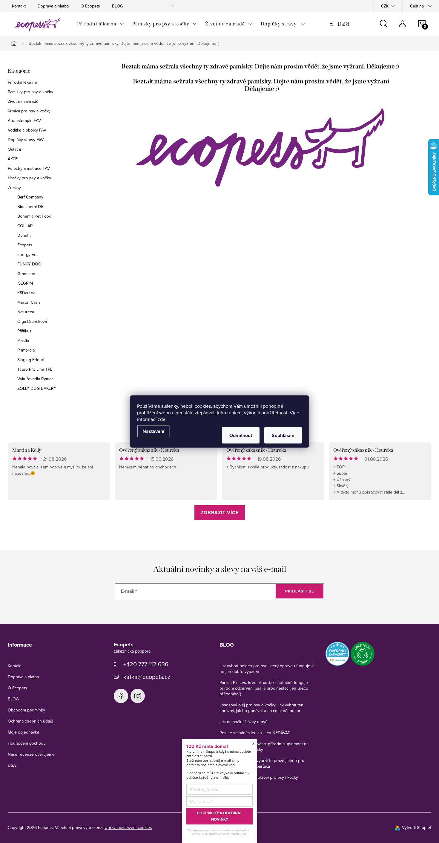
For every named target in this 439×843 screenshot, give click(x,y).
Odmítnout (240, 435)
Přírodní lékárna (22, 82)
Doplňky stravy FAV (26, 140)
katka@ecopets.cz (146, 676)
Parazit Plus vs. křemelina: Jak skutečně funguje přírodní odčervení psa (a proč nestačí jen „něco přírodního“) (264, 688)
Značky (14, 187)
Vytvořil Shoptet (416, 827)
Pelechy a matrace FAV (29, 168)
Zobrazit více (220, 512)
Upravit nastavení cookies (128, 827)
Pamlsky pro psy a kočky (30, 92)
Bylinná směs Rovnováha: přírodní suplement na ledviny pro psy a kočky (264, 746)
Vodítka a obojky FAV (27, 130)
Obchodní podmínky (26, 710)
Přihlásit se (299, 591)
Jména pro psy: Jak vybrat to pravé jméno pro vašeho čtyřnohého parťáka (262, 763)
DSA (12, 765)
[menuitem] (100, 24)
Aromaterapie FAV (24, 120)
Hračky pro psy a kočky (29, 178)
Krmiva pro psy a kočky (29, 111)
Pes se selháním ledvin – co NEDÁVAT (255, 733)
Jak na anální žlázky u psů (244, 722)
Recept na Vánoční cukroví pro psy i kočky (259, 777)
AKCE (13, 159)
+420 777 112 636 (145, 664)
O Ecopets (90, 6)
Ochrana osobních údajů (30, 721)
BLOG (117, 6)
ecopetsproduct (138, 696)
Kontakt (19, 6)
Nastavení (153, 431)
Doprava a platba (53, 6)
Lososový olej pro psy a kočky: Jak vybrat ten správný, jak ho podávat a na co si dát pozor (261, 708)
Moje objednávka (23, 732)
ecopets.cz (121, 696)
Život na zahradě (23, 101)
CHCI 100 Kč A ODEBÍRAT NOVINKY (219, 816)
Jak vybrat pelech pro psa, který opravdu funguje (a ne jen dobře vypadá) (267, 668)
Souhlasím (283, 435)
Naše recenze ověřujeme (31, 754)
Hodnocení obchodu (27, 743)
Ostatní (14, 149)
